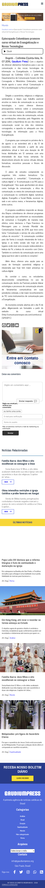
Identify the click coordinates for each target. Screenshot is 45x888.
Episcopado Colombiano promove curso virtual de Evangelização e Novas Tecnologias (21, 42)
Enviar (10, 433)
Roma (12, 581)
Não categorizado (22, 834)
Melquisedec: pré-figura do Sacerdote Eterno (20, 736)
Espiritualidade (15, 752)
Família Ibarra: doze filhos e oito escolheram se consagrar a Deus (18, 462)
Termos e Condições (10, 885)
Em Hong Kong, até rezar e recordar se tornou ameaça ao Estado (21, 621)
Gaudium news (7, 29)
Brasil (22, 820)
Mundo (5, 25)
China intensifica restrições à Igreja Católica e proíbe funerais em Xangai (20, 492)
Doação (22, 823)
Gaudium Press (20, 61)
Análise (12, 638)
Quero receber (22, 778)
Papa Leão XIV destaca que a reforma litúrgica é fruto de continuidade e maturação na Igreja (21, 563)
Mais (6, 481)
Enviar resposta (26, 401)
